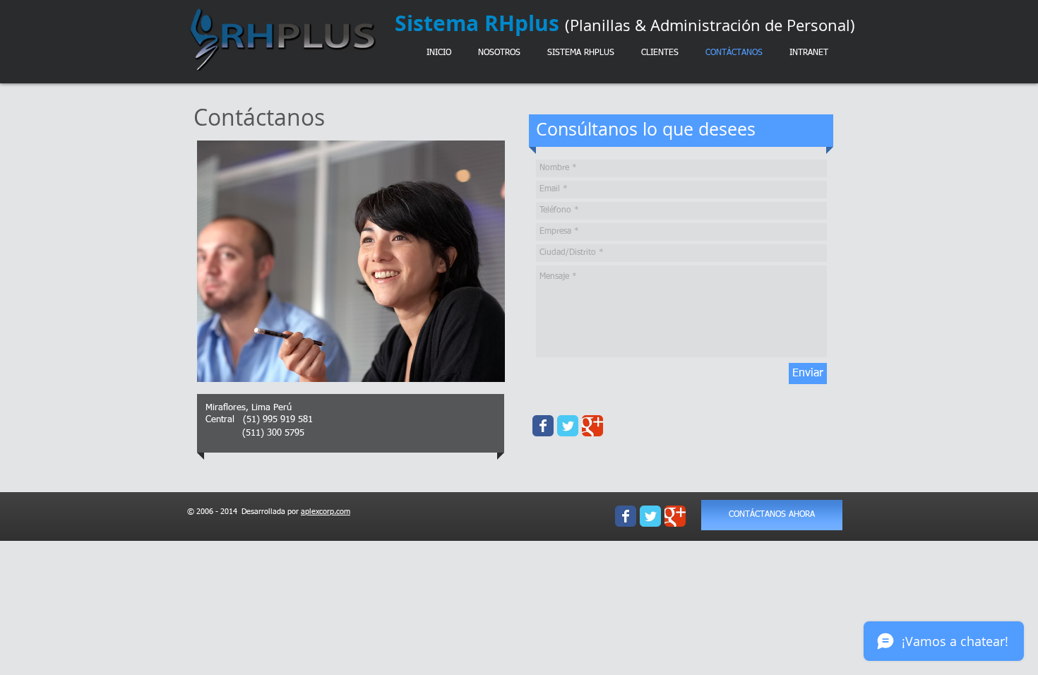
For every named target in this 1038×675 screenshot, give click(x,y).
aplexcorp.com (325, 511)
